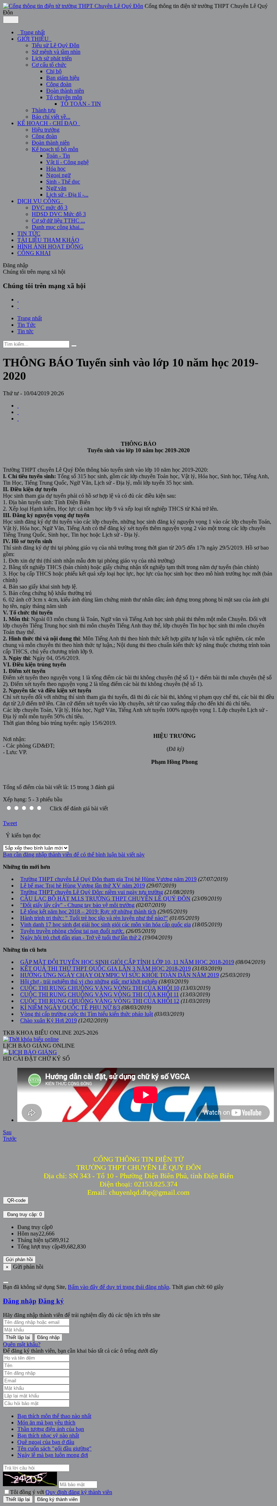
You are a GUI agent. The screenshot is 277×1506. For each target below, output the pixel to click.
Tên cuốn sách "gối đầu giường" (54, 1448)
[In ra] (18, 412)
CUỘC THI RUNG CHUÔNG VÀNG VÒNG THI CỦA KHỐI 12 (99, 1001)
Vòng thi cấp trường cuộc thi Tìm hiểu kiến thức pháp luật (86, 1014)
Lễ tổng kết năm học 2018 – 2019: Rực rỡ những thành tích (88, 911)
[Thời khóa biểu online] (31, 1039)
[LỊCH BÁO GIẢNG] (30, 1052)
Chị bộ (54, 71)
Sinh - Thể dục (63, 182)
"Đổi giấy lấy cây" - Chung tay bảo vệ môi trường (77, 905)
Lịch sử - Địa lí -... (67, 194)
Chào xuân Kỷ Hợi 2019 (48, 1020)
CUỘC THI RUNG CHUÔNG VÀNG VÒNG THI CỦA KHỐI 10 (99, 988)
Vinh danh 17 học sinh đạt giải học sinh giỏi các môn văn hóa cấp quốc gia (105, 924)
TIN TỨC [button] (28, 233)
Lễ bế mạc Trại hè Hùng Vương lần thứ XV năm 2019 (82, 885)
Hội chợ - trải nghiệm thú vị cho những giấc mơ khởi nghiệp (88, 981)
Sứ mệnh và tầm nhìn (56, 52)
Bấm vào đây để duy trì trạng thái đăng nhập (118, 1287)
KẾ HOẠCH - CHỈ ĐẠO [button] (48, 123)
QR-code (16, 1200)
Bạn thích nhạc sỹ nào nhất (48, 1435)
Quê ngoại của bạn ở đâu (45, 1442)
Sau (7, 1132)
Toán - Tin (58, 156)
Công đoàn (58, 84)
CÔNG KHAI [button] (33, 253)
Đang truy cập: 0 (24, 1214)
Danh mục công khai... (58, 227)
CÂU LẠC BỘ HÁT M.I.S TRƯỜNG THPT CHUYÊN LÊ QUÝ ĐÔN (105, 898)
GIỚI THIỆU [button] (33, 39)
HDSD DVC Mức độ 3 (59, 214)
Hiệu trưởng (46, 130)
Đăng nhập (19, 1301)
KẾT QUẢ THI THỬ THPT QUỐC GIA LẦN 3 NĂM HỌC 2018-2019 (105, 968)
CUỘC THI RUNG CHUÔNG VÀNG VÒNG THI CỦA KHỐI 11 (99, 994)
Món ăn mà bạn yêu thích (46, 1422)
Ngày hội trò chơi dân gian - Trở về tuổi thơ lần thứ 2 (80, 937)
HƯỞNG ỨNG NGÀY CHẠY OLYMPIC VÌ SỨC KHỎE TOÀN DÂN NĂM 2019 (119, 975)
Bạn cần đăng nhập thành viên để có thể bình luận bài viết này (74, 854)
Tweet (10, 823)
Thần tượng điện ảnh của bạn (50, 1429)
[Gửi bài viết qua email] (18, 405)
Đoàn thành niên (65, 91)
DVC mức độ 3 (49, 207)
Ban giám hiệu (62, 78)
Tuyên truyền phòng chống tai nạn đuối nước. (72, 931)
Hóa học (56, 169)
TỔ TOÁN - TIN (81, 104)
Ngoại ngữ (58, 175)
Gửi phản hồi (19, 1259)
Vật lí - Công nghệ (67, 162)
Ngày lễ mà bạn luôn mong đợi (52, 1455)
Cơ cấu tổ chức (49, 65)
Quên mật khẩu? (21, 1344)
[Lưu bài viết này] (18, 418)
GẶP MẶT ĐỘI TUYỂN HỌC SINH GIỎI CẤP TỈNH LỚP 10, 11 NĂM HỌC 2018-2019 (127, 962)
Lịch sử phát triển (52, 58)
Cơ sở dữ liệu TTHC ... (58, 220)
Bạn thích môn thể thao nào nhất (54, 1416)
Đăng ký (51, 1301)
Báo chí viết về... (51, 117)
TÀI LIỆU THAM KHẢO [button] (48, 240)
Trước (10, 1139)
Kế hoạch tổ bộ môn (55, 149)
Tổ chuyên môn (64, 97)
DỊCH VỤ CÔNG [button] (39, 201)
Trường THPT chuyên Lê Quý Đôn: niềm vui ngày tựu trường (91, 892)
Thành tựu (44, 110)
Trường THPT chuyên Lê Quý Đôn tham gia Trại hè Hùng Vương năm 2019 (108, 879)
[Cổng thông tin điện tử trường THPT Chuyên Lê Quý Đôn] (73, 6)
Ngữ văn (56, 188)
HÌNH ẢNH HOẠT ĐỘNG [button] (50, 246)
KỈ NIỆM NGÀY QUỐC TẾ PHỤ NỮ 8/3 (70, 1007)
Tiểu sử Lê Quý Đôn (55, 45)
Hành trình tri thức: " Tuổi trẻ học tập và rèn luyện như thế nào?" (94, 918)
